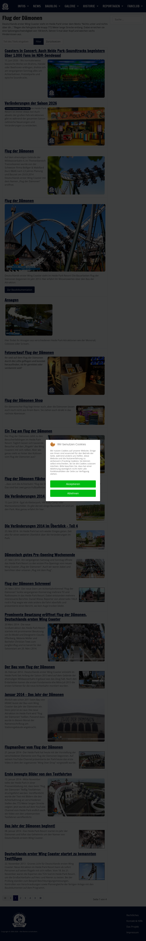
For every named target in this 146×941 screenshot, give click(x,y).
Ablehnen (73, 493)
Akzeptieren (73, 484)
